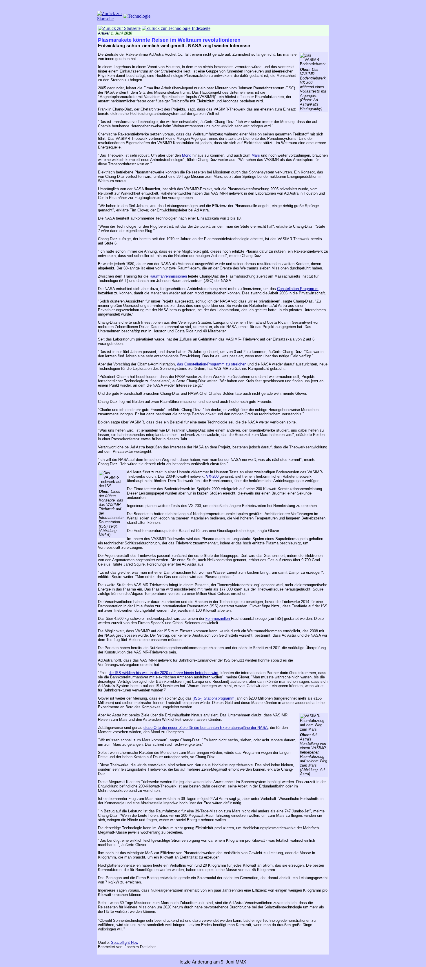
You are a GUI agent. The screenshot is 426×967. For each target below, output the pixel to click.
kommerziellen (218, 618)
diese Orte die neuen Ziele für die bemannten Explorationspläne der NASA (205, 727)
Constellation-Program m (297, 289)
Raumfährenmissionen (169, 276)
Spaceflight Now (124, 942)
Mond (187, 155)
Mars (256, 155)
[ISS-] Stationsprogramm (213, 698)
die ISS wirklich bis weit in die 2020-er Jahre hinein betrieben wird (163, 673)
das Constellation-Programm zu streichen (211, 364)
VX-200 (212, 476)
